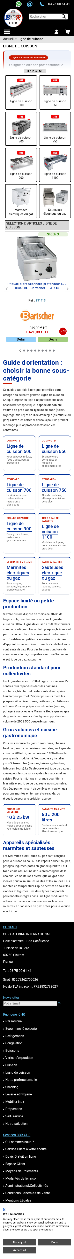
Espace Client (14, 1164)
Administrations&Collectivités (25, 1186)
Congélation (12, 1043)
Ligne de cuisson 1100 (50, 532)
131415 (40, 300)
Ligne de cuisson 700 (19, 487)
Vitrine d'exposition (18, 1058)
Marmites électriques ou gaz (18, 573)
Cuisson (10, 1065)
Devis (53, 339)
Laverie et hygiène (17, 1094)
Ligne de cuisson (16, 1072)
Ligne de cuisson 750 (54, 487)
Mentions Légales (17, 1200)
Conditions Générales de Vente (26, 1193)
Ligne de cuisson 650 (54, 449)
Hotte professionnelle (20, 1080)
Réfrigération (13, 1036)
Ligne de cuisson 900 (19, 526)
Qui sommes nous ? (18, 1142)
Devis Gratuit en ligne (19, 1156)
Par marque (12, 1021)
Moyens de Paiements (20, 1171)
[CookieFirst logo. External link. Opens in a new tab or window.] (4, 1209)
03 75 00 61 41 (59, 4)
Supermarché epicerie (20, 1029)
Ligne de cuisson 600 (19, 449)
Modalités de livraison (20, 1178)
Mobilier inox (13, 1102)
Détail (21, 339)
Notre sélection (15, 1124)
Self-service (13, 1116)
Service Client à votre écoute (25, 1149)
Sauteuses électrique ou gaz (52, 573)
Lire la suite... (35, 71)
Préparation (12, 1109)
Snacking (10, 1087)
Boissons (11, 1051)
